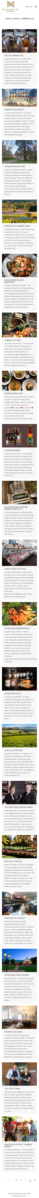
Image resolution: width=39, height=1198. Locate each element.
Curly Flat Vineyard (13, 750)
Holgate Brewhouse (13, 55)
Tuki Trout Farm (12, 1089)
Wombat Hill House (13, 1032)
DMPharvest (28, 18)
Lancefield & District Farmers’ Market (18, 1145)
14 (35, 1180)
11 (21, 1180)
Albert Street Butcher (15, 569)
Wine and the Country (14, 918)
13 (30, 1180)
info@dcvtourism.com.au (19, 1196)
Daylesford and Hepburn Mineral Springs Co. (15, 508)
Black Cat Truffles (13, 861)
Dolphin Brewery (12, 450)
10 (16, 1180)
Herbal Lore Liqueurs (14, 109)
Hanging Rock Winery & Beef (17, 226)
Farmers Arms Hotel (13, 393)
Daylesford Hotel (12, 693)
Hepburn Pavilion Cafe (14, 166)
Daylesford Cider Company (16, 975)
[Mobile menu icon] (35, 6)
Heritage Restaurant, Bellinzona (14, 281)
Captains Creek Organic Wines (18, 807)
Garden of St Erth (12, 340)
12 (25, 1180)
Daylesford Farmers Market (17, 628)
